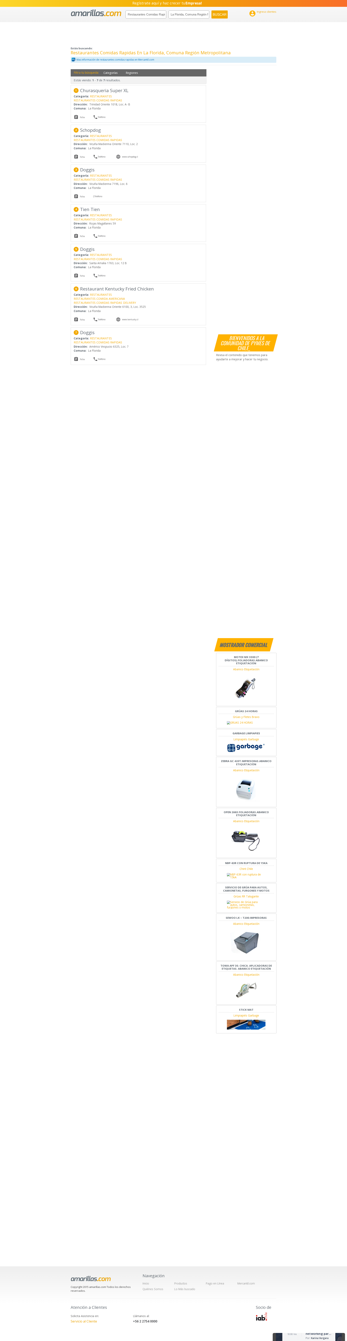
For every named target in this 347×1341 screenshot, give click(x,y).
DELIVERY (129, 303)
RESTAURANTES (101, 96)
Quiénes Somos (153, 1289)
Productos (180, 1283)
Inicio (146, 1283)
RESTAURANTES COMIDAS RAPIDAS (98, 100)
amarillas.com (96, 13)
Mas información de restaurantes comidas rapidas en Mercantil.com (115, 59)
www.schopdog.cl (130, 156)
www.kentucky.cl (130, 319)
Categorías (110, 73)
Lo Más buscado (184, 1289)
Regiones (132, 73)
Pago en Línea (215, 1283)
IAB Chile (261, 1316)
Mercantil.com (246, 1283)
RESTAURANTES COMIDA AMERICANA (99, 299)
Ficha (82, 117)
